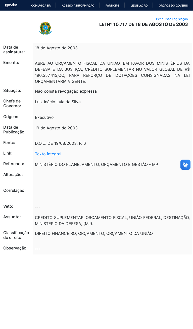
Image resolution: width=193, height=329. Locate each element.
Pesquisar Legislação (172, 19)
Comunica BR (41, 5)
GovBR (11, 5)
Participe (112, 5)
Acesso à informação (78, 5)
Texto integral (48, 153)
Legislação (139, 5)
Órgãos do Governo (174, 5)
